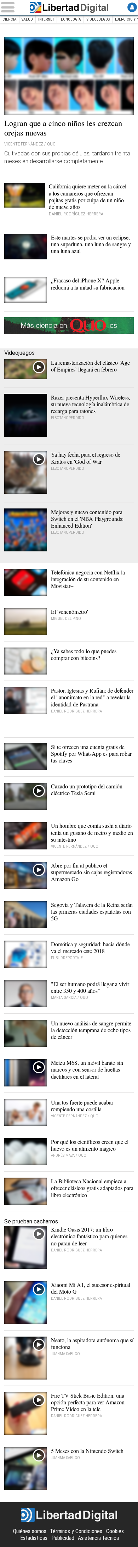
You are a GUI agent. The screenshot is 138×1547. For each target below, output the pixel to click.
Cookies (115, 1531)
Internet (46, 19)
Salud (27, 19)
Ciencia (9, 19)
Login (132, 7)
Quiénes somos (29, 1531)
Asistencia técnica (98, 1538)
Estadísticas (33, 1538)
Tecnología (70, 19)
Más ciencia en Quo (69, 325)
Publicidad (62, 1538)
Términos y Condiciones (76, 1531)
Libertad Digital (69, 7)
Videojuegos (98, 19)
